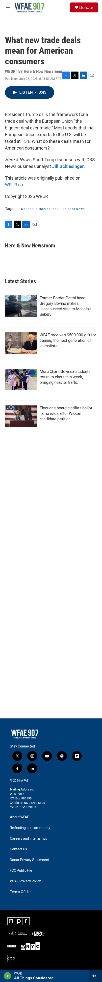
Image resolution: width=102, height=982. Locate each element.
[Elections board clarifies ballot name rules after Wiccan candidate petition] (21, 416)
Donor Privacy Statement (29, 860)
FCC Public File (21, 870)
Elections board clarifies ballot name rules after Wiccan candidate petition (66, 413)
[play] (7, 975)
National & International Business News (53, 209)
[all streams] (95, 976)
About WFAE (19, 817)
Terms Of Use (20, 892)
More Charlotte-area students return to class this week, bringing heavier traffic (65, 377)
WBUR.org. (15, 184)
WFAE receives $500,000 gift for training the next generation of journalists (68, 340)
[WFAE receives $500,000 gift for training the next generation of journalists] (21, 343)
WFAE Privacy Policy (25, 881)
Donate (86, 7)
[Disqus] (51, 524)
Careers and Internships (28, 838)
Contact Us (18, 849)
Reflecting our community (30, 828)
